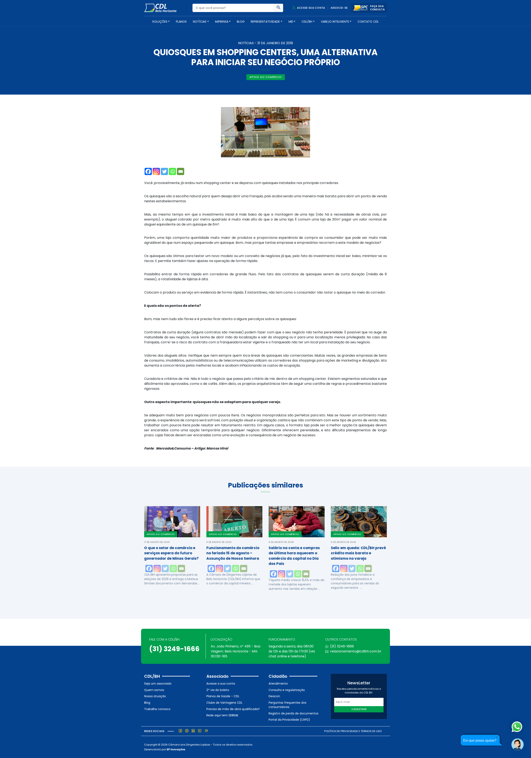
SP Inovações (176, 749)
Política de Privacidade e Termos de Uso (353, 731)
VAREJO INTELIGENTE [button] (335, 21)
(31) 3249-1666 (174, 648)
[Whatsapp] (172, 171)
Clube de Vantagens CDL (224, 703)
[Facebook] (148, 171)
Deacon (274, 696)
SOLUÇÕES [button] (159, 21)
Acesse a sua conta (220, 683)
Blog (241, 21)
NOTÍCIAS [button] (199, 21)
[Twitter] (164, 171)
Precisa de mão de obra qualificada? (233, 709)
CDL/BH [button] (307, 21)
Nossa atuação (155, 696)
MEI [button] (291, 21)
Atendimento (278, 683)
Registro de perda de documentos (293, 713)
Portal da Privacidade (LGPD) (289, 720)
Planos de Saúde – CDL (222, 696)
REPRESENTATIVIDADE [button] (265, 21)
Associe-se (339, 8)
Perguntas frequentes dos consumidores (287, 705)
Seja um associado (158, 683)
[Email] (180, 171)
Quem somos (154, 690)
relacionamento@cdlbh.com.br (355, 651)
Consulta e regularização (287, 690)
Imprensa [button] (221, 21)
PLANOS (181, 21)
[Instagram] (156, 171)
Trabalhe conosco (157, 709)
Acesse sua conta (310, 8)
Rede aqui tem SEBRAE (222, 715)
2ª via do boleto (217, 690)
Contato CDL (368, 21)
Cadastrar (359, 709)
